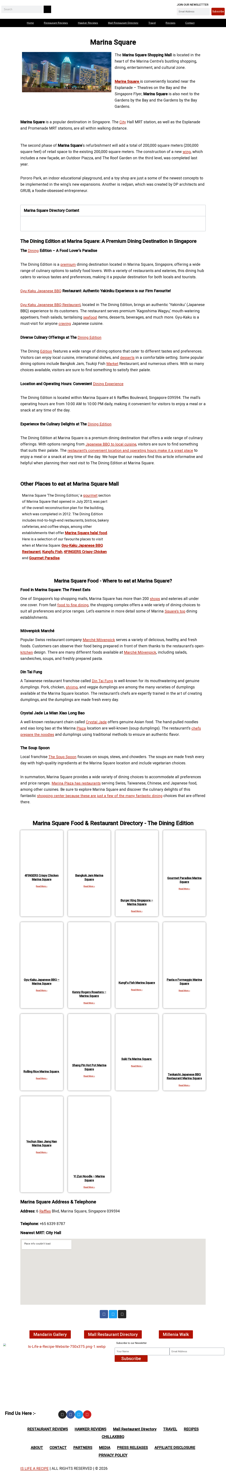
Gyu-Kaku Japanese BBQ (40, 291)
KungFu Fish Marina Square (137, 982)
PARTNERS (82, 1447)
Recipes (170, 22)
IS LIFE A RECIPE (34, 1468)
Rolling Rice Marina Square (41, 1071)
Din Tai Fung (102, 681)
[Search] (47, 9)
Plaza (81, 728)
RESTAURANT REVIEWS (47, 1429)
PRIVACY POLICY (113, 1455)
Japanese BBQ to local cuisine (111, 444)
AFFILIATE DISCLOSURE (175, 1447)
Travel (152, 22)
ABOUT (37, 1447)
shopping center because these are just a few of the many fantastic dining (99, 796)
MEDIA (104, 1447)
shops (155, 598)
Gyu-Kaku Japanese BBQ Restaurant (50, 305)
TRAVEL (170, 1429)
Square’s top (175, 611)
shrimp (72, 687)
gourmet (90, 495)
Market (112, 363)
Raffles (45, 1211)
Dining (33, 250)
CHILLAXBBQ (113, 1436)
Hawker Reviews (88, 22)
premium (68, 264)
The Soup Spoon (62, 757)
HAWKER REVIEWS (90, 1429)
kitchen (26, 652)
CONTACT (58, 1447)
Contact (190, 22)
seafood (90, 317)
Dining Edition (89, 337)
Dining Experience (108, 384)
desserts (127, 357)
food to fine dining (73, 605)
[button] (200, 210)
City (122, 122)
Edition (46, 351)
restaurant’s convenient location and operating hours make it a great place (130, 450)
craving (65, 323)
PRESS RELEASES (132, 1447)
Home (30, 22)
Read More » (41, 886)
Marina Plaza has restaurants (76, 783)
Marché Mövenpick (99, 640)
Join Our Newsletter (192, 4)
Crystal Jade (96, 722)
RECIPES (191, 1429)
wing (187, 152)
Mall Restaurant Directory (123, 22)
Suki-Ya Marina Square (136, 1059)
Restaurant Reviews (56, 22)
